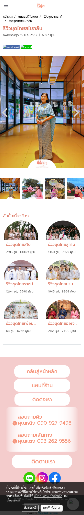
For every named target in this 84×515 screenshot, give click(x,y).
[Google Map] (42, 385)
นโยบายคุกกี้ (13, 500)
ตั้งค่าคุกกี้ (30, 508)
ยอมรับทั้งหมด (51, 508)
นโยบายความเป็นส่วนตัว (48, 496)
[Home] (42, 371)
